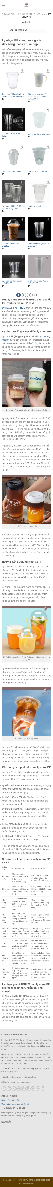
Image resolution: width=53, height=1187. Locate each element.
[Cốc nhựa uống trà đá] (39, 156)
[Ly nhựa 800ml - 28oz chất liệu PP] (13, 229)
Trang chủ (8, 14)
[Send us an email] (18, 1088)
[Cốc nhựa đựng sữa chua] (39, 119)
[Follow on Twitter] (13, 1088)
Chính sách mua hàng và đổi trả (15, 1104)
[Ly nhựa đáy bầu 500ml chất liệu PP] (13, 266)
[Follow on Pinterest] (23, 1088)
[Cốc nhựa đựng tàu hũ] (13, 156)
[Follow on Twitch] (43, 1088)
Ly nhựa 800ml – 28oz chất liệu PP (11, 244)
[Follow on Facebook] (3, 1088)
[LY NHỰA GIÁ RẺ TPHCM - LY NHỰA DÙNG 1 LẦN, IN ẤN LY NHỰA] (26, 5)
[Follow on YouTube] (33, 1088)
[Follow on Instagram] (9, 1088)
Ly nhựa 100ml (34, 206)
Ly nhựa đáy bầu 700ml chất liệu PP (38, 282)
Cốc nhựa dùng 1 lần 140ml (11, 135)
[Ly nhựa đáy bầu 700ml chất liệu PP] (39, 266)
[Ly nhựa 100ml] (39, 191)
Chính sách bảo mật (10, 1100)
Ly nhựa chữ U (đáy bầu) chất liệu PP (38, 244)
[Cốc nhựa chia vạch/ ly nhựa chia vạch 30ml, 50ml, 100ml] (39, 79)
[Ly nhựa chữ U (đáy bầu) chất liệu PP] (39, 229)
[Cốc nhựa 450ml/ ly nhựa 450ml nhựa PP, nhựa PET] (13, 79)
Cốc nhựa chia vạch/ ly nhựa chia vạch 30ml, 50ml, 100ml (37, 96)
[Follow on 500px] (38, 1088)
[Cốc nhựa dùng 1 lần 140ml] (13, 119)
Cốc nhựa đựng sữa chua (39, 134)
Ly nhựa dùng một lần (31, 14)
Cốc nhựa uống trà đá (37, 171)
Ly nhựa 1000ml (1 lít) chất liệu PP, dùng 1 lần (13, 207)
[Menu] (3, 4)
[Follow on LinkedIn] (28, 1088)
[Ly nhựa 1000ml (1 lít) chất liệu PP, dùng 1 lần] (13, 191)
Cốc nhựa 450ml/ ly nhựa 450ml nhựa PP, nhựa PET (13, 95)
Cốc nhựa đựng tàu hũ (11, 171)
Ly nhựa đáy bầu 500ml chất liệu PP (12, 282)
